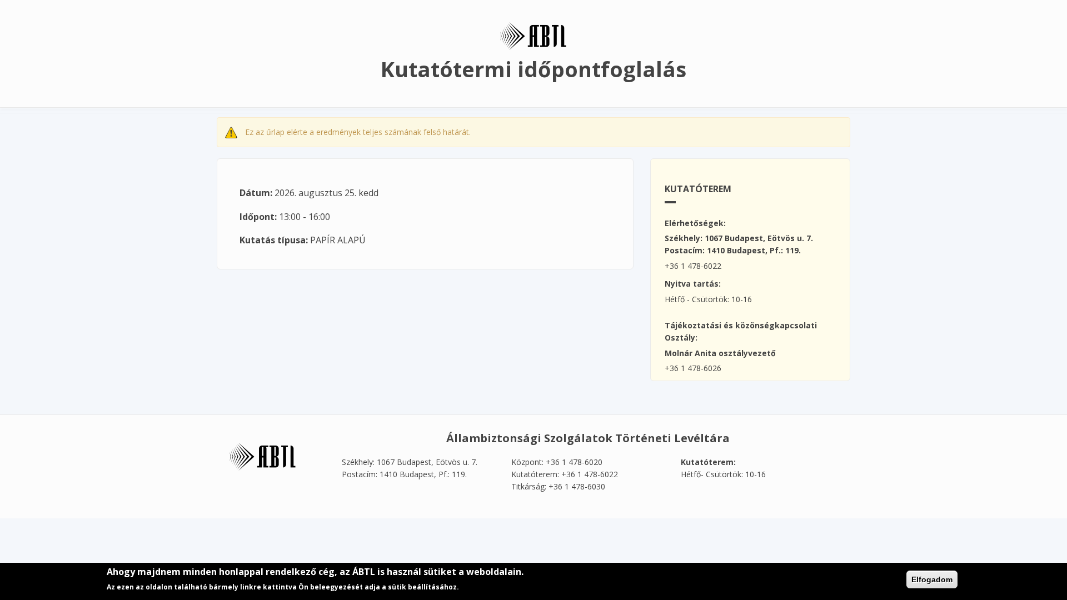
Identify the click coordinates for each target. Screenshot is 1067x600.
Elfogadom (932, 579)
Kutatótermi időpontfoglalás (533, 68)
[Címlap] (533, 35)
